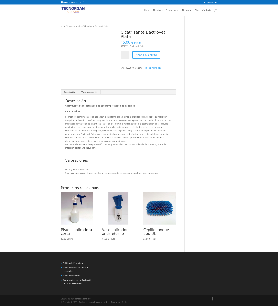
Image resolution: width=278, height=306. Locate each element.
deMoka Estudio (82, 298)
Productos (171, 10)
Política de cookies (72, 275)
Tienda (185, 10)
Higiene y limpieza (75, 26)
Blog (197, 10)
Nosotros (157, 10)
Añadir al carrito (146, 55)
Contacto (206, 10)
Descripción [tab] (69, 92)
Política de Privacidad (73, 263)
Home (147, 10)
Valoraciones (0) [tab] (89, 92)
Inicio (63, 26)
